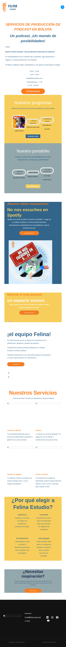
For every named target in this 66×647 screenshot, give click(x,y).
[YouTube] (48, 620)
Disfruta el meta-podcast (24, 294)
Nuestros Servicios (33, 393)
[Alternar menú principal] (62, 7)
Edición (38, 430)
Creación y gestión (14, 430)
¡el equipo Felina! (29, 334)
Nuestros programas (33, 102)
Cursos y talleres (42, 474)
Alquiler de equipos (14, 474)
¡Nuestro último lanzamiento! (28, 203)
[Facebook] (57, 617)
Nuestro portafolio (33, 151)
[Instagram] (52, 617)
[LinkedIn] (47, 617)
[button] (10, 123)
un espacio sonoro (26, 300)
